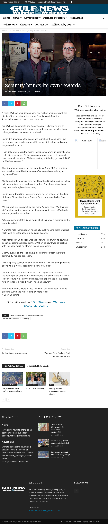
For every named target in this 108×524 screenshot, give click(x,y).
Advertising (31, 17)
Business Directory (54, 17)
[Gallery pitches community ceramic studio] (59, 379)
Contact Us (41, 24)
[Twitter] (11, 103)
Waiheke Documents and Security (16, 319)
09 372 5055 (30, 2)
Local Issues (14, 30)
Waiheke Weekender (86, 110)
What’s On (9, 24)
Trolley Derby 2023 (61, 24)
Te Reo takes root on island (14, 353)
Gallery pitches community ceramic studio (57, 391)
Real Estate (76, 17)
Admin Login (66, 521)
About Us (25, 24)
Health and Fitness (9, 385)
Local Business (31, 385)
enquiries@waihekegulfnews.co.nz (51, 2)
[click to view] (85, 153)
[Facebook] (71, 2)
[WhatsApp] (24, 103)
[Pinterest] (18, 103)
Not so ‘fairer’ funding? (35, 388)
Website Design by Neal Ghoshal (86, 521)
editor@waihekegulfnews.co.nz (16, 435)
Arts (51, 385)
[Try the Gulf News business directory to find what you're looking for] (90, 196)
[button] (102, 18)
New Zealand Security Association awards (27, 315)
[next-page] (8, 399)
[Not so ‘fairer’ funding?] (36, 379)
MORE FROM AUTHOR (38, 365)
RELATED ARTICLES (13, 365)
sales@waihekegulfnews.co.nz (15, 461)
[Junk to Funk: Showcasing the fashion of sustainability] (43, 427)
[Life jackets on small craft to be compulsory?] (12, 379)
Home (6, 17)
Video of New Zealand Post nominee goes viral (57, 354)
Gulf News (11, 91)
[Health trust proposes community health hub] (43, 443)
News (16, 17)
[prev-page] (3, 399)
